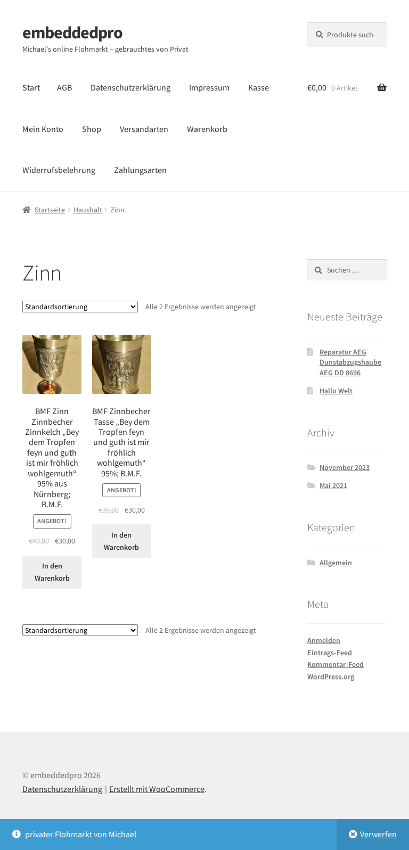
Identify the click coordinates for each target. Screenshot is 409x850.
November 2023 (345, 467)
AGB (64, 87)
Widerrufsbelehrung (58, 169)
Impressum (209, 87)
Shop (91, 128)
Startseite (50, 209)
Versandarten (144, 128)
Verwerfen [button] (378, 834)
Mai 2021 (333, 485)
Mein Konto (42, 128)
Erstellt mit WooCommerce (156, 788)
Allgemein (336, 562)
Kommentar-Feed (335, 664)
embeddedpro (72, 32)
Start (31, 87)
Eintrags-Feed (329, 652)
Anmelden (323, 640)
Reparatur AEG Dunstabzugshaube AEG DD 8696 (350, 362)
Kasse (258, 87)
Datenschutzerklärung (130, 87)
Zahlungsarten (140, 169)
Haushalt (87, 209)
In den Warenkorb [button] (52, 572)
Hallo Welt (336, 390)
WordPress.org (330, 676)
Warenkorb (207, 128)
